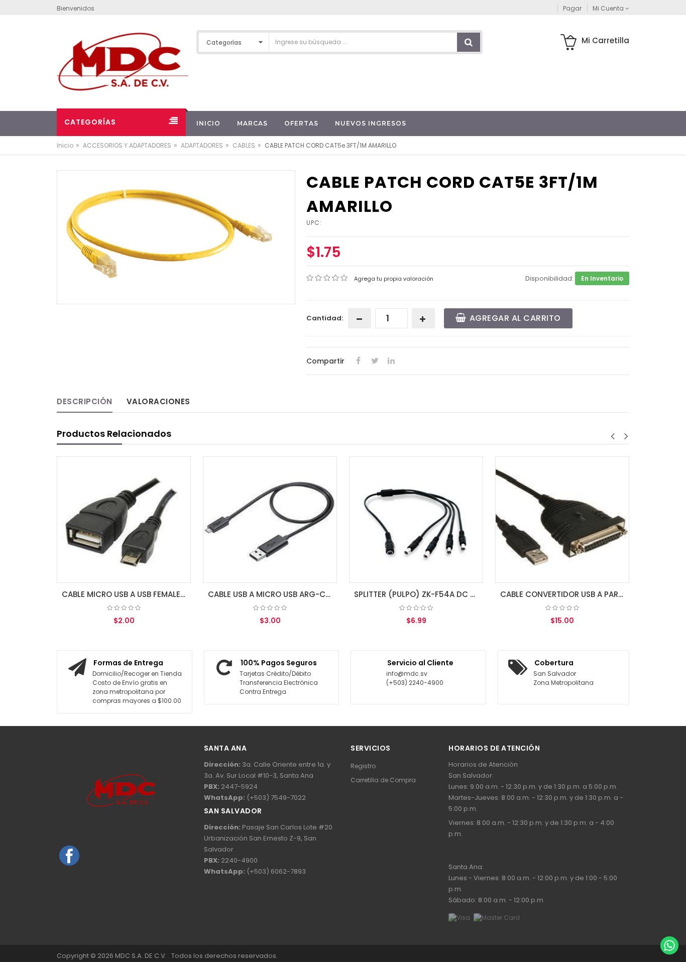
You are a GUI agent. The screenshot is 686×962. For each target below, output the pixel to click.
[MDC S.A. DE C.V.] (122, 61)
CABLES (244, 145)
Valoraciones (158, 401)
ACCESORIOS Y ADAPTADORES (127, 145)
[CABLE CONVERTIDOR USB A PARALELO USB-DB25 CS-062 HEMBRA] (562, 519)
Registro (363, 766)
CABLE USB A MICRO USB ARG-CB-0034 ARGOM (272, 594)
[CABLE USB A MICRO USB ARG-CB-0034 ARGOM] (269, 519)
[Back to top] (669, 924)
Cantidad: (324, 318)
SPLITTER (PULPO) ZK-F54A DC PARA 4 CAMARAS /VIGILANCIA (418, 594)
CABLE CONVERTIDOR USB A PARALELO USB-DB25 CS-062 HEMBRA (564, 594)
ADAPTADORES (202, 145)
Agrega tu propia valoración (393, 279)
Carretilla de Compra (383, 780)
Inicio (65, 145)
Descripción (84, 401)
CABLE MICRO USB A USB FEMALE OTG (126, 594)
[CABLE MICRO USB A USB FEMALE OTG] (123, 519)
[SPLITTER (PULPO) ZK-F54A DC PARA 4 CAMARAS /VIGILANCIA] (416, 519)
